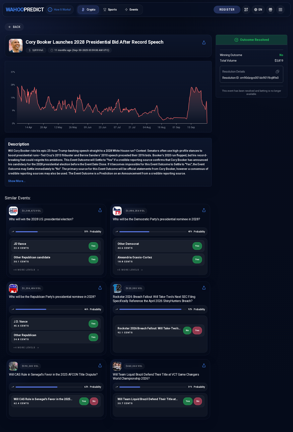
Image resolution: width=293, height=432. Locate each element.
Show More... (17, 181)
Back (16, 27)
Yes (93, 246)
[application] (108, 98)
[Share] (203, 42)
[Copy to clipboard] (277, 71)
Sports (112, 9)
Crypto (91, 9)
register (227, 9)
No (187, 330)
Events (134, 9)
